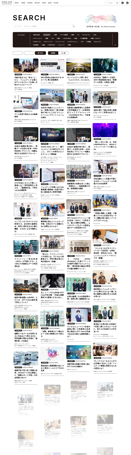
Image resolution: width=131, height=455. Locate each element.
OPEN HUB (51, 45)
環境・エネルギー (95, 38)
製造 (58, 38)
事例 (72, 35)
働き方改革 (36, 35)
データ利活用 (64, 35)
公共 (94, 35)
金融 (43, 45)
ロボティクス (37, 41)
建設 (46, 38)
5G (82, 41)
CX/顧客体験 (83, 38)
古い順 (63, 53)
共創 (75, 38)
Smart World (67, 38)
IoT (52, 38)
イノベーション (60, 41)
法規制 (88, 41)
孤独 (69, 45)
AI (78, 35)
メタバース (61, 45)
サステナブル (86, 35)
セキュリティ (98, 41)
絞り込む (40, 53)
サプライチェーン (73, 41)
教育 (55, 35)
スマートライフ (37, 38)
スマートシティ (48, 41)
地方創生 (36, 45)
